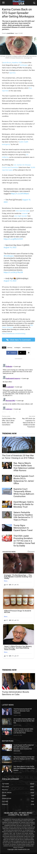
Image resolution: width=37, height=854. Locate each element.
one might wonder (20, 216)
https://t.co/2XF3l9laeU (20, 194)
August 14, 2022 (10, 281)
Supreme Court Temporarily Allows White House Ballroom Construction (24, 493)
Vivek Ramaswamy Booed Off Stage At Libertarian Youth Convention (23, 711)
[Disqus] (18, 387)
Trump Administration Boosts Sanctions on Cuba (15, 693)
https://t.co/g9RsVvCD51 (13, 239)
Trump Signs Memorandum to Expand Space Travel (23, 527)
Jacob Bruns (10, 33)
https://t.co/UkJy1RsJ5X (13, 272)
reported (12, 73)
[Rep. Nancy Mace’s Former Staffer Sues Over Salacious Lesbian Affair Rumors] (7, 465)
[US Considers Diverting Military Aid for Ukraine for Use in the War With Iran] (7, 721)
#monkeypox (9, 256)
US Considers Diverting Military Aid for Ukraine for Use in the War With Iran (24, 721)
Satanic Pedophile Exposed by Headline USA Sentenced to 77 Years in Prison (23, 516)
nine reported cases (23, 211)
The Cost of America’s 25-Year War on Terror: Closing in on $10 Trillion (18, 456)
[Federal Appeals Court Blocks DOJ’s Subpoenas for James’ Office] (7, 478)
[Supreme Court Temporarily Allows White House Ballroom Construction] (7, 491)
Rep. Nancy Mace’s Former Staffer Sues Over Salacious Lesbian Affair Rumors (24, 467)
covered (24, 213)
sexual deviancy (26, 347)
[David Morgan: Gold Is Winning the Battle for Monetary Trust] (7, 504)
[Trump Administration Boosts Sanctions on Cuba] (18, 681)
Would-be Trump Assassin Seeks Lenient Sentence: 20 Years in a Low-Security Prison (23, 731)
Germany (9, 347)
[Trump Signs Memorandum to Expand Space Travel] (7, 527)
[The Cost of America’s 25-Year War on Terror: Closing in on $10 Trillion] (18, 445)
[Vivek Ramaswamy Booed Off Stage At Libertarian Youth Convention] (7, 711)
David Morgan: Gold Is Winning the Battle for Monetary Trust (24, 504)
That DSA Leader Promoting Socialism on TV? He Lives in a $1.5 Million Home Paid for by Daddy (24, 541)
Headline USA (17, 62)
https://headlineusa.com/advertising (13, 333)
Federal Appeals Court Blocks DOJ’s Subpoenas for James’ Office (24, 480)
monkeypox (24, 65)
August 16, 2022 (10, 247)
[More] (29, 353)
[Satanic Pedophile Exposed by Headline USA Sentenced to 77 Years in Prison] (7, 514)
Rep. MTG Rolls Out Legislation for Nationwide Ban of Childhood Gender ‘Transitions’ (28, 423)
